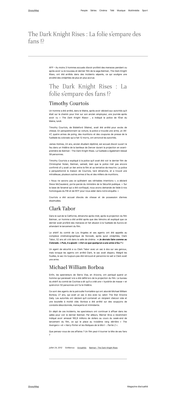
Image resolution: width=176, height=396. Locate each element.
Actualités (81, 347)
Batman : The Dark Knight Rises (103, 347)
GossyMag (33, 10)
